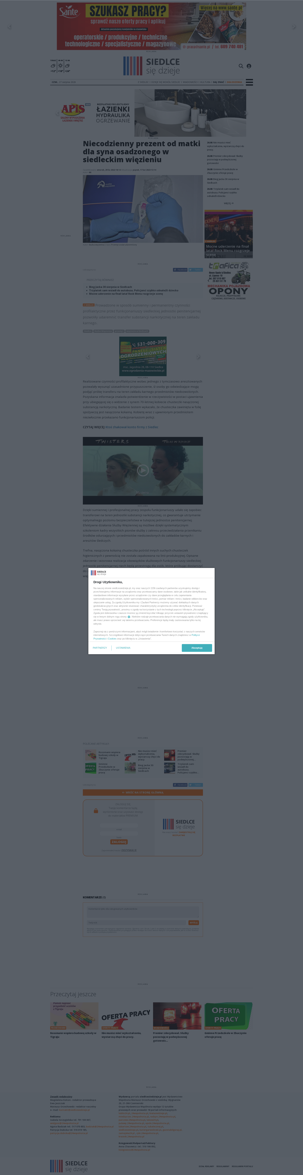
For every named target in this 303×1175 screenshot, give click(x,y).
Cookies (112, 638)
